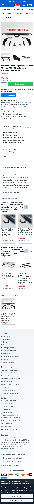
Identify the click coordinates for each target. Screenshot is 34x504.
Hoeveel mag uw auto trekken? (10, 379)
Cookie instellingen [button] (17, 496)
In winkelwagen (20, 84)
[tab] (6, 127)
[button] (3, 5)
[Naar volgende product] (31, 17)
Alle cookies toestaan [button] (17, 500)
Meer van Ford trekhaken (9, 198)
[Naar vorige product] (26, 17)
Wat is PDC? (5, 387)
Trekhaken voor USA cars (9, 370)
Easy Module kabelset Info (9, 393)
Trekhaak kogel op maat (8, 390)
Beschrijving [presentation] (6, 126)
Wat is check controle (8, 376)
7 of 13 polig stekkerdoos (9, 373)
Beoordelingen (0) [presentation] (17, 127)
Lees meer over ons (7, 451)
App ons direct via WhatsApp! (11, 175)
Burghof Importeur (7, 381)
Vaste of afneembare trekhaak (10, 384)
